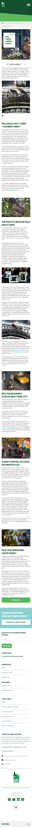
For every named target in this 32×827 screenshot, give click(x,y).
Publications (6, 677)
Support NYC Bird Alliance (16, 622)
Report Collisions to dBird (10, 707)
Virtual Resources (7, 690)
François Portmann (15, 58)
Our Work (6, 23)
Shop (3, 702)
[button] (2, 115)
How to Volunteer (7, 716)
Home (2, 23)
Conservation (12, 23)
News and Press (7, 672)
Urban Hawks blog (12, 426)
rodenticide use (13, 190)
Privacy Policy (16, 792)
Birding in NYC (6, 428)
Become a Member (8, 726)
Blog (3, 668)
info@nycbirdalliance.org (10, 760)
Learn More (16, 600)
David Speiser (10, 215)
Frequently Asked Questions (13, 656)
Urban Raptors (18, 23)
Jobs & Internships (8, 711)
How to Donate (7, 721)
